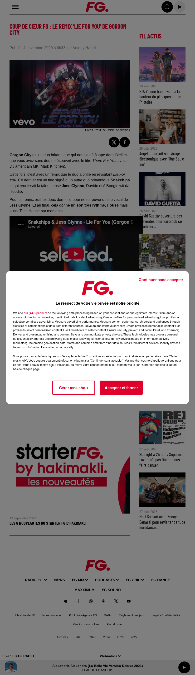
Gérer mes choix (73, 387)
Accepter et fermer (121, 387)
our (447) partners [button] (35, 313)
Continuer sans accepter (161, 279)
